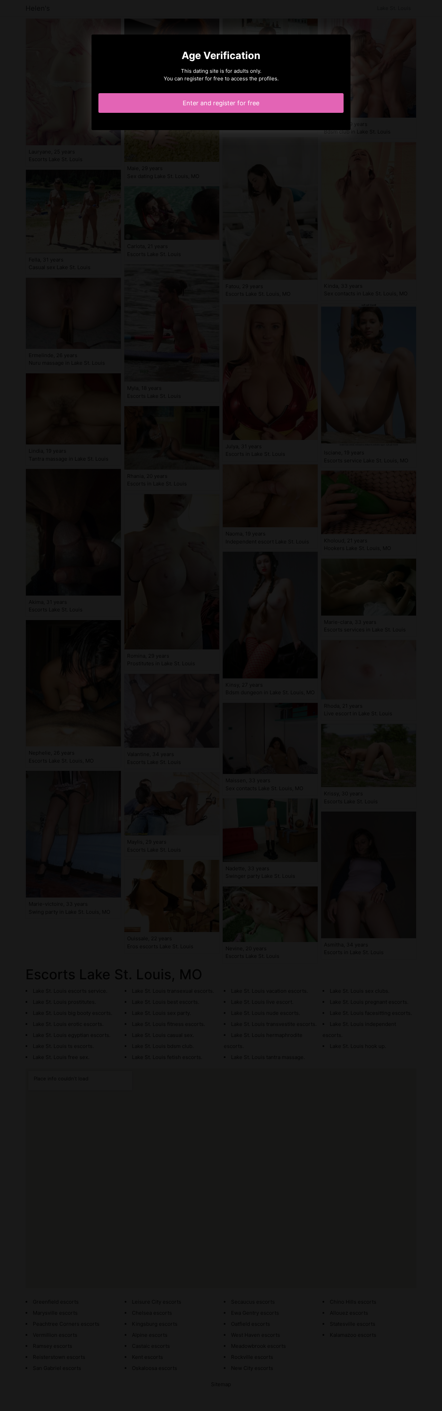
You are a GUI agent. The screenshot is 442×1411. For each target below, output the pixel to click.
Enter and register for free (221, 103)
